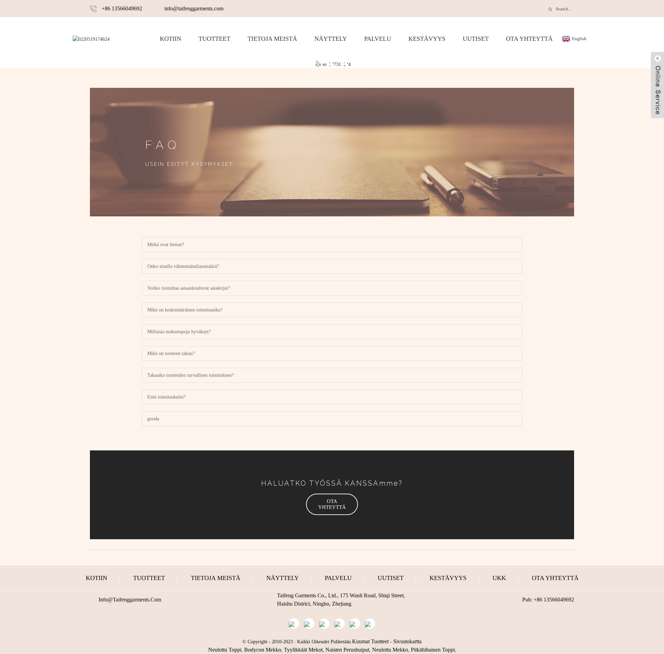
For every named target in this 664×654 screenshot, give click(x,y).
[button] (332, 504)
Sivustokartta (407, 641)
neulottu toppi (224, 650)
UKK (499, 578)
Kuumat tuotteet (370, 641)
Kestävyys (426, 38)
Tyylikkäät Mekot (303, 650)
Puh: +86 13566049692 (548, 599)
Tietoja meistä (272, 38)
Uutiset (476, 38)
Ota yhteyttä (529, 38)
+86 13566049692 (122, 8)
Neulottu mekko (390, 650)
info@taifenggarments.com (193, 8)
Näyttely (330, 38)
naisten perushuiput (347, 650)
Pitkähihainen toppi (433, 650)
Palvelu (377, 38)
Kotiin (170, 38)
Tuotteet (214, 38)
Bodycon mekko (262, 650)
